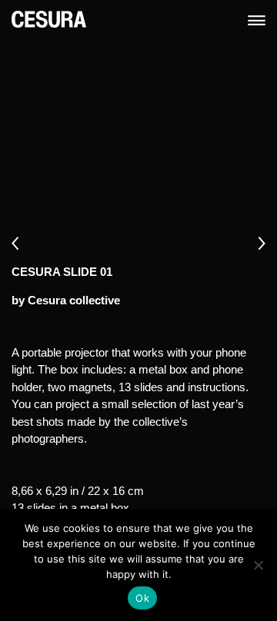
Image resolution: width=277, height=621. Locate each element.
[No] (257, 565)
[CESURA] (49, 18)
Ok (142, 598)
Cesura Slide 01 (62, 271)
